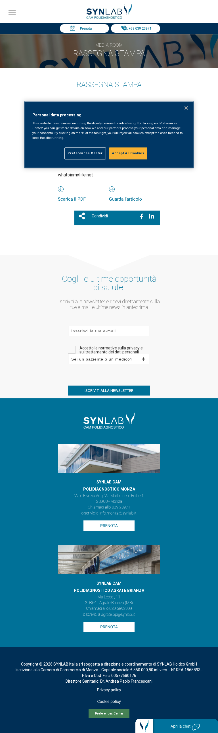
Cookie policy (109, 701)
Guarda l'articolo (125, 199)
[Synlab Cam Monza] (109, 17)
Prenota (86, 28)
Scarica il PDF (72, 199)
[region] (109, 134)
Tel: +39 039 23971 (137, 28)
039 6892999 (120, 608)
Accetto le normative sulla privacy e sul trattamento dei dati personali (111, 350)
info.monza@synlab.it (117, 513)
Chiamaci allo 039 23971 (109, 507)
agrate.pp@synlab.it (118, 614)
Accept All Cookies (128, 153)
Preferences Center (109, 713)
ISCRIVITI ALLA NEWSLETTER (109, 390)
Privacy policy (109, 690)
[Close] (186, 108)
